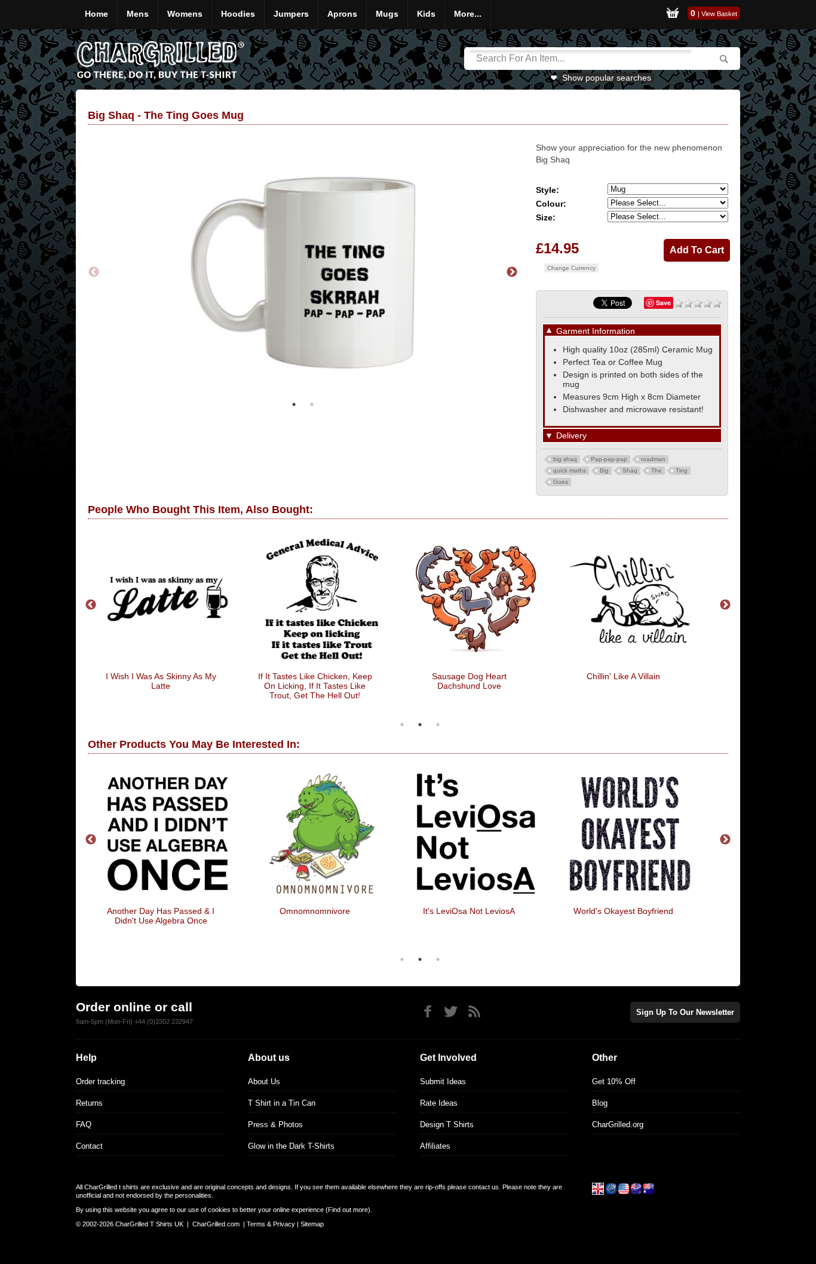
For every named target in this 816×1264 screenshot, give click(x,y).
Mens (138, 14)
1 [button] (294, 404)
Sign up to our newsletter (685, 1012)
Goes (560, 481)
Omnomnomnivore (315, 911)
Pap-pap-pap (609, 459)
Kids (426, 14)
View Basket (719, 13)
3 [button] (438, 725)
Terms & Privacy (271, 1224)
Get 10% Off (614, 1081)
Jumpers (291, 14)
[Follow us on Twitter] (450, 1011)
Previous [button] (94, 272)
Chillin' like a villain (623, 676)
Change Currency (571, 268)
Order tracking (100, 1081)
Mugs (387, 14)
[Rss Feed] (474, 1011)
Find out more (348, 1209)
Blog (600, 1103)
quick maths (569, 470)
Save (663, 302)
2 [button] (312, 404)
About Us (264, 1081)
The (656, 470)
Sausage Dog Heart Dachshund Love (469, 681)
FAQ (83, 1124)
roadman (653, 459)
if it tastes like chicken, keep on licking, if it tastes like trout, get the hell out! (315, 685)
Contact (89, 1146)
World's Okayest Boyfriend (623, 911)
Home (96, 14)
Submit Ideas (443, 1081)
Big (604, 470)
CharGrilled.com (216, 1224)
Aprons (342, 14)
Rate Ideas (439, 1103)
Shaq (629, 470)
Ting (682, 470)
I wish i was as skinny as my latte (161, 681)
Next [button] (512, 272)
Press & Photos (275, 1124)
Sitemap (312, 1224)
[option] (303, 272)
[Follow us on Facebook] (427, 1011)
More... (467, 14)
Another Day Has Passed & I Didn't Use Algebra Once (160, 915)
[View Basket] (673, 14)
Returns (89, 1103)
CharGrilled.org (617, 1124)
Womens (185, 14)
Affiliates (435, 1146)
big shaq (565, 459)
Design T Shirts (447, 1124)
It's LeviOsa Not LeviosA (469, 911)
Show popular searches (606, 77)
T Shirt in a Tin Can (281, 1103)
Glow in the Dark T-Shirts (291, 1146)
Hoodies (238, 14)
